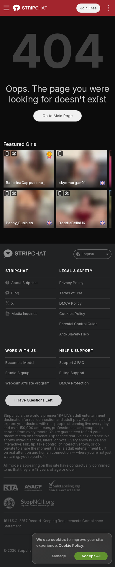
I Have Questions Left (33, 400)
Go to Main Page (57, 116)
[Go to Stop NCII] (38, 503)
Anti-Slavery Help (74, 334)
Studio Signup (17, 373)
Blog (15, 293)
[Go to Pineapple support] (10, 503)
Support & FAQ (71, 363)
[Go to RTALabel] (11, 488)
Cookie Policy (71, 545)
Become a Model (19, 363)
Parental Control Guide (78, 324)
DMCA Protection (74, 383)
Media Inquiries (24, 314)
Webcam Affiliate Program (27, 383)
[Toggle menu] (6, 8)
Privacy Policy (71, 283)
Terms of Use (70, 293)
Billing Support (71, 373)
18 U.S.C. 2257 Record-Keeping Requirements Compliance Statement (53, 523)
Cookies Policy (72, 314)
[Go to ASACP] (33, 488)
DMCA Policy (70, 303)
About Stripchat (24, 283)
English (88, 254)
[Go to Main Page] (35, 8)
